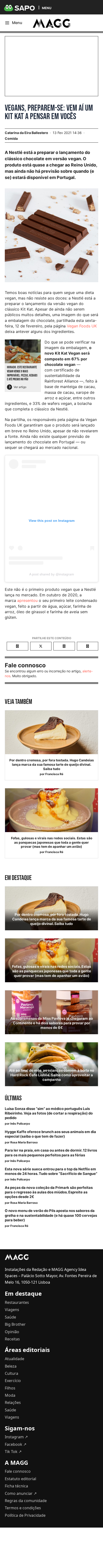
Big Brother (15, 1324)
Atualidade (14, 1358)
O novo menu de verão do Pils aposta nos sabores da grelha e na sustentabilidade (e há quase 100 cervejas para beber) (51, 1215)
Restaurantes (17, 1302)
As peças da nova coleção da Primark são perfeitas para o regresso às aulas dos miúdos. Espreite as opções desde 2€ (49, 1192)
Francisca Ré (54, 774)
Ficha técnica (16, 1486)
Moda (10, 1395)
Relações (13, 1402)
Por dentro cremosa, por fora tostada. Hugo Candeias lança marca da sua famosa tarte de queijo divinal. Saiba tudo (51, 764)
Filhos (10, 1388)
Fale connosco (18, 1471)
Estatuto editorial (20, 1478)
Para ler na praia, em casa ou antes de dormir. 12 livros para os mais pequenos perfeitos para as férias (51, 1152)
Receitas (12, 1339)
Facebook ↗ (15, 1444)
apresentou (27, 600)
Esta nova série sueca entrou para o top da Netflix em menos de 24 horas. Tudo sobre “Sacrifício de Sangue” (51, 1171)
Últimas (13, 1098)
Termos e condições (23, 1507)
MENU (46, 8)
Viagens (12, 1309)
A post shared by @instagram (51, 574)
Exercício (13, 1380)
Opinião (12, 1331)
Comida (11, 138)
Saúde (10, 1317)
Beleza (11, 1366)
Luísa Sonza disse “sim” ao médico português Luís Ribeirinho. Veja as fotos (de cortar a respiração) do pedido (49, 1113)
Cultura (11, 1373)
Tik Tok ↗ (13, 1451)
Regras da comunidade (26, 1500)
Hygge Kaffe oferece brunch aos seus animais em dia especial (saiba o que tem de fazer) (50, 1134)
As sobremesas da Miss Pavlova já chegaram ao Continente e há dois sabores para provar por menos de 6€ (51, 1023)
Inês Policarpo (20, 1123)
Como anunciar (21, 1493)
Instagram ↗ (16, 1437)
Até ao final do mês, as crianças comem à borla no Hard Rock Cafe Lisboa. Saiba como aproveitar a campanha (51, 1075)
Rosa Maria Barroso (24, 1142)
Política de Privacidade (25, 1515)
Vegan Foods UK (82, 326)
